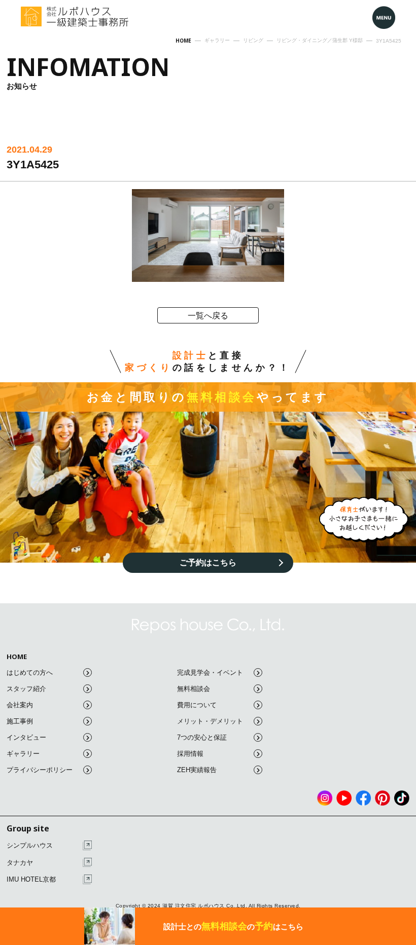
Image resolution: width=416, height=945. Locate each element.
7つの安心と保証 (202, 737)
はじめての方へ (30, 672)
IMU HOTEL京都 (31, 879)
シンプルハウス (30, 845)
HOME (17, 656)
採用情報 (190, 753)
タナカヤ (20, 862)
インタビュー (26, 737)
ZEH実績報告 (197, 770)
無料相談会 (193, 689)
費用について (197, 705)
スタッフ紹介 (26, 689)
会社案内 (20, 705)
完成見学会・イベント (210, 672)
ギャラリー (23, 753)
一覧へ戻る (208, 315)
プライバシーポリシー (40, 770)
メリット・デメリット (210, 721)
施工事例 (20, 721)
